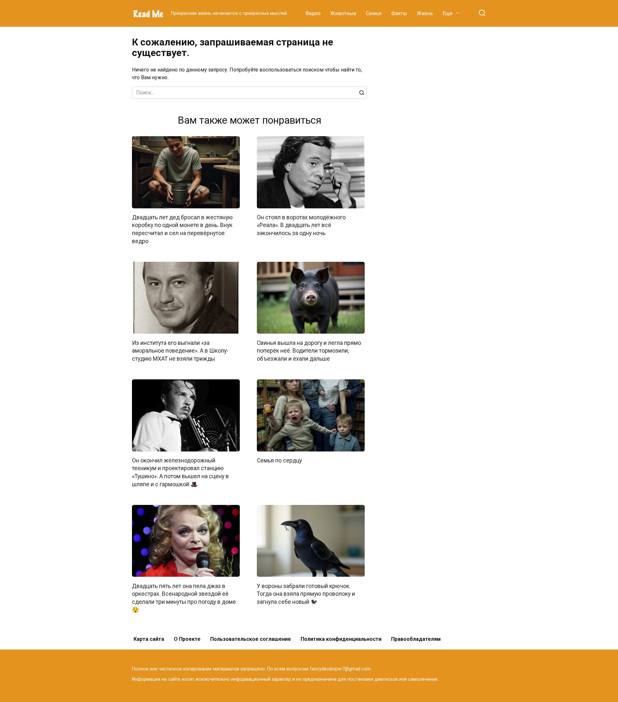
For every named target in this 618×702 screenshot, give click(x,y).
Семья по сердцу (279, 460)
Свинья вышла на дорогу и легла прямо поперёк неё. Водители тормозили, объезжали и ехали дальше (309, 350)
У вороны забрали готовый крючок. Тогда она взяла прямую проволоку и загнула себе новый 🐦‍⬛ (306, 594)
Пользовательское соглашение (250, 639)
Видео (313, 13)
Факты (399, 13)
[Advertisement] (437, 133)
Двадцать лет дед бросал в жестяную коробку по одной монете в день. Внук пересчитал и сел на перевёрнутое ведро (182, 229)
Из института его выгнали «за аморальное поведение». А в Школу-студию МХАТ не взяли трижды (180, 350)
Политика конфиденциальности (341, 639)
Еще (448, 13)
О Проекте (187, 639)
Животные (343, 13)
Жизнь (425, 13)
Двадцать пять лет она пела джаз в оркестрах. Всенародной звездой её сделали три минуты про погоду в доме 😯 (184, 598)
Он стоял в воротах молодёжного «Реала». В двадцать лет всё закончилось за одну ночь (301, 225)
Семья (373, 13)
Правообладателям (416, 639)
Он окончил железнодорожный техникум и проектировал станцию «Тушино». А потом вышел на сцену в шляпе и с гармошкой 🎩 (180, 472)
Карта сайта (149, 639)
